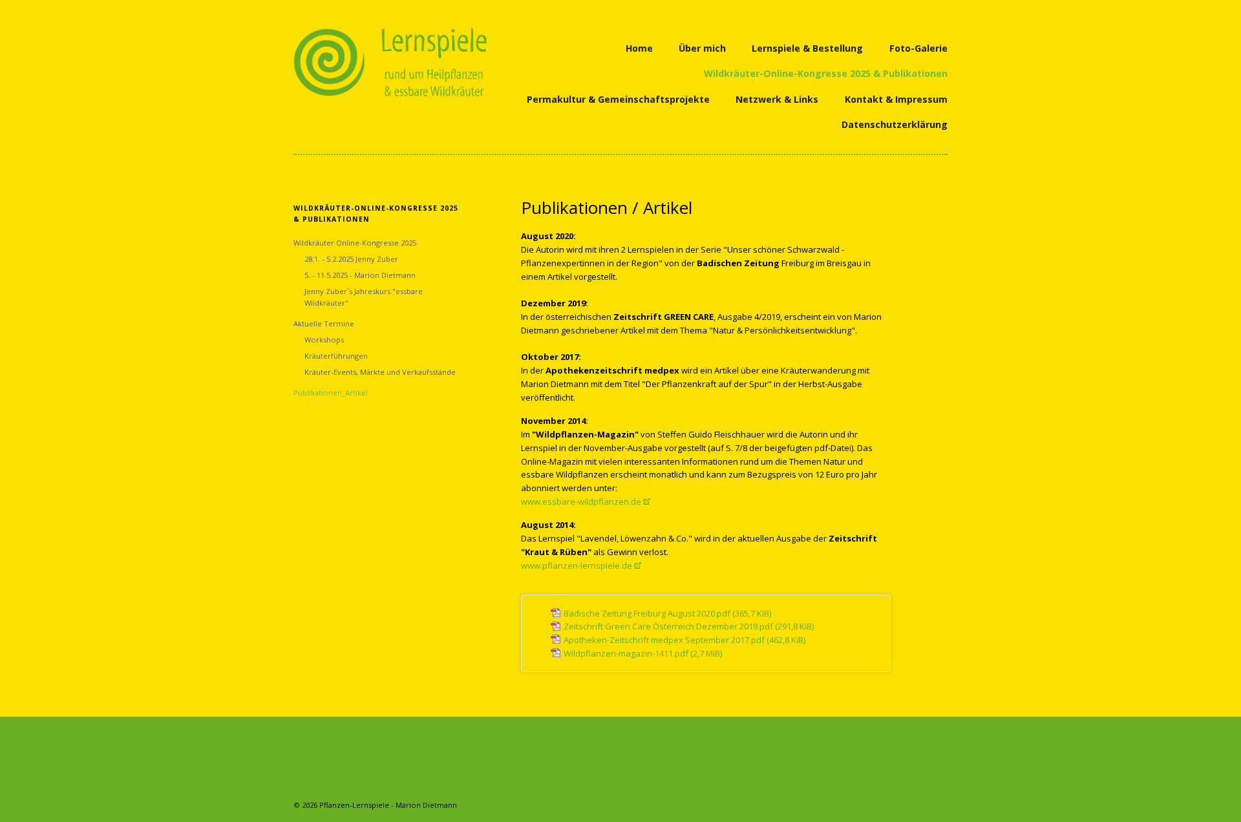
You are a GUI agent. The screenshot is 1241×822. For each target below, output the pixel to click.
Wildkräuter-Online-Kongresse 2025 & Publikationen (826, 73)
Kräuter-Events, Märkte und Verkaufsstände (380, 372)
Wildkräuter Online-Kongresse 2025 (354, 243)
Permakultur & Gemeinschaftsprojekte (618, 99)
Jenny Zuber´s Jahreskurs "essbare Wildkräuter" (363, 297)
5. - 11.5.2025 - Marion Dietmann (360, 275)
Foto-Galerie (918, 48)
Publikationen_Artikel (330, 392)
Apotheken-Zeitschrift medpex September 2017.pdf (684, 640)
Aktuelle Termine (323, 323)
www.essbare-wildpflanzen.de (581, 501)
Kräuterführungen (336, 356)
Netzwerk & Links (777, 99)
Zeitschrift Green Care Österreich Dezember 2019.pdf (689, 626)
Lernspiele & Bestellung (807, 48)
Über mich (702, 48)
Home (639, 48)
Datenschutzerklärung (895, 124)
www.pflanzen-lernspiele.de (576, 565)
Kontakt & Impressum (896, 99)
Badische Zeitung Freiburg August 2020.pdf (667, 613)
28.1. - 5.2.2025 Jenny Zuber (351, 259)
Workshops (324, 339)
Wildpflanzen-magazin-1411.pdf (643, 653)
